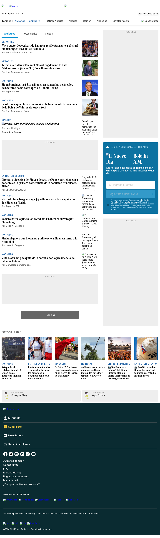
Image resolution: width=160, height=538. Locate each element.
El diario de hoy (12, 472)
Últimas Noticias (55, 21)
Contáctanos (10, 464)
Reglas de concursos (15, 476)
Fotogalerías (11, 332)
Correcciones (93, 513)
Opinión (87, 21)
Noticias (73, 21)
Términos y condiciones (36, 513)
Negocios (102, 21)
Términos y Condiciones (128, 202)
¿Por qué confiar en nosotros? (21, 484)
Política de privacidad (13, 513)
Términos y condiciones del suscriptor (67, 513)
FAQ (5, 468)
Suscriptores (151, 21)
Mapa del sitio (11, 480)
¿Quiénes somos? (13, 460)
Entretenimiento (121, 21)
